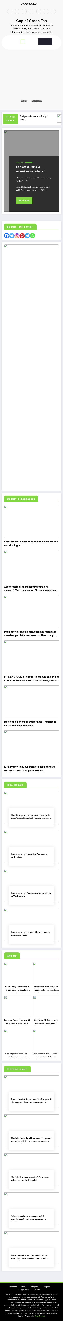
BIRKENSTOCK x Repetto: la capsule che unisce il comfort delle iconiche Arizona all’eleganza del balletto (31, 679)
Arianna (20, 178)
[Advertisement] (31, 62)
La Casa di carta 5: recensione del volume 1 (31, 169)
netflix (18, 181)
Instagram (34, 1286)
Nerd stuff (20, 163)
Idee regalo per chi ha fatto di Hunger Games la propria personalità (30, 933)
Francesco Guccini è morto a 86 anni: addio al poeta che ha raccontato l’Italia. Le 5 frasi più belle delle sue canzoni (17, 1022)
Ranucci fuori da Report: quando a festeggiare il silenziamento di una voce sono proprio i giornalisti (31, 1101)
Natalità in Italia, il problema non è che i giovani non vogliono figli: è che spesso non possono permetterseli (31, 1140)
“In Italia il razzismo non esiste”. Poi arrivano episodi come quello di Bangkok (30, 1178)
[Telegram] (27, 235)
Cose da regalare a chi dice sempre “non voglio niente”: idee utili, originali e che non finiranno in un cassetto (31, 817)
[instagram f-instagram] (24, 11)
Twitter (23, 1286)
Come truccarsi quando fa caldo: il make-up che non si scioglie (31, 543)
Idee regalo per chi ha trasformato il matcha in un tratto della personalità (30, 723)
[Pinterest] (22, 235)
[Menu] (23, 42)
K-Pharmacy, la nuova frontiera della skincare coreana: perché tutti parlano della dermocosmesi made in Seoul (29, 769)
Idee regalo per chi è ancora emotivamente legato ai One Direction (31, 894)
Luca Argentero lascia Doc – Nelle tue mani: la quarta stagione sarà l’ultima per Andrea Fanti (16, 1056)
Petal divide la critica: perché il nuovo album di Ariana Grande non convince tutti (45, 1056)
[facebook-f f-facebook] (9, 11)
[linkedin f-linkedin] (46, 11)
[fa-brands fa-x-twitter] (17, 11)
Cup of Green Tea (31, 20)
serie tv (25, 181)
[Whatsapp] (32, 235)
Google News (24, 1289)
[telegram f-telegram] (31, 11)
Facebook (13, 1286)
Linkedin (37, 1289)
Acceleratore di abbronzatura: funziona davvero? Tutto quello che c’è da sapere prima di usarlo (31, 589)
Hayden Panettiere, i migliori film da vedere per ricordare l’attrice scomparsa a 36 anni (46, 989)
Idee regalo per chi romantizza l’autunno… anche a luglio (29, 855)
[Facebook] (6, 235)
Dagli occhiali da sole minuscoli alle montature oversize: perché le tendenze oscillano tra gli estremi (30, 634)
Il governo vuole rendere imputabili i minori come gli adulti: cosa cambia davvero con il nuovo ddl (29, 1257)
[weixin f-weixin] (38, 11)
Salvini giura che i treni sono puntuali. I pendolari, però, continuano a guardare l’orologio (27, 1218)
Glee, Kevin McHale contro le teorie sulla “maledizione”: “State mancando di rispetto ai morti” (46, 1022)
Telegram (46, 1286)
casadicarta (46, 178)
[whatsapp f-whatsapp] (53, 11)
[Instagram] (17, 235)
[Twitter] (11, 235)
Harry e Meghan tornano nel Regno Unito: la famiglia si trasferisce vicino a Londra (17, 989)
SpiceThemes (40, 1316)
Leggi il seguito (24, 200)
